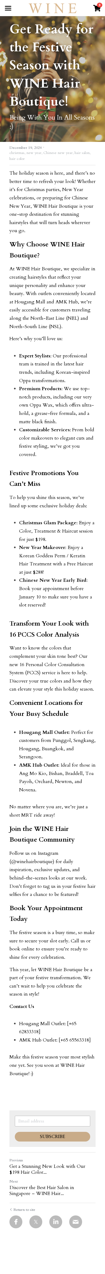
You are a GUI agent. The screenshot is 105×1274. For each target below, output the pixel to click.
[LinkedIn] (55, 1221)
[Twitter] (35, 1221)
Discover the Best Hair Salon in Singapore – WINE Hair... (41, 1191)
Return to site (24, 1209)
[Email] (75, 1221)
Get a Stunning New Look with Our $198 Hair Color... (47, 1170)
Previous (16, 1160)
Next (13, 1181)
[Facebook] (15, 1221)
